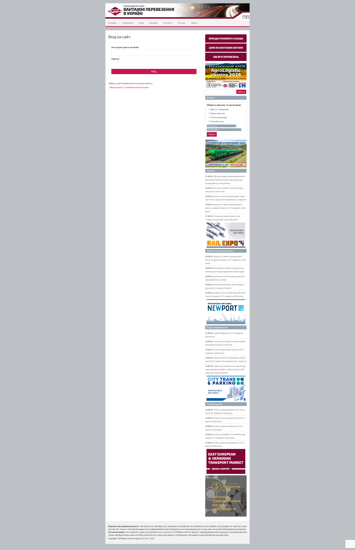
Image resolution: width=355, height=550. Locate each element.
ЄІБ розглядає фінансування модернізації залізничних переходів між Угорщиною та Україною (225, 179)
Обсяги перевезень (219, 117)
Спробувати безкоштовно (137, 87)
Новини (211, 170)
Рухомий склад (217, 121)
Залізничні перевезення (220, 250)
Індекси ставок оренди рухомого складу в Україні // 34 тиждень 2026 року (225, 207)
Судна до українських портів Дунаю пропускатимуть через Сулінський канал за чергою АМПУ (225, 369)
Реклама (153, 23)
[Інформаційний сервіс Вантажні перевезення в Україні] (177, 19)
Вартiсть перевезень (220, 109)
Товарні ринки (214, 404)
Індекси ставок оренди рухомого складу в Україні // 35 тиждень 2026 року (225, 259)
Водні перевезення (217, 327)
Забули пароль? (116, 87)
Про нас (181, 23)
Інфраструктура (218, 113)
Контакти (167, 23)
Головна (112, 23)
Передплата (127, 23)
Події (141, 23)
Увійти (194, 23)
